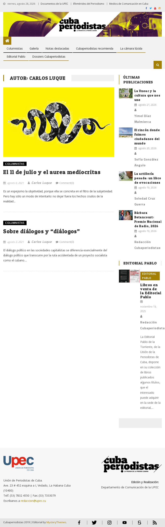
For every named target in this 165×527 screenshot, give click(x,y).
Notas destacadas (57, 48)
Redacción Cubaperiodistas (147, 244)
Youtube (125, 524)
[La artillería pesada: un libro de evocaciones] (126, 176)
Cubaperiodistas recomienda (94, 48)
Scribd (138, 524)
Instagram (109, 524)
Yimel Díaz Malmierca (142, 118)
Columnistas (15, 48)
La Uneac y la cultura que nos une (147, 95)
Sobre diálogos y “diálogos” (41, 231)
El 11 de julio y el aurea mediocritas (52, 172)
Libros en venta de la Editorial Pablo (150, 291)
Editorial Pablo (16, 56)
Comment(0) (66, 183)
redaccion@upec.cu (33, 501)
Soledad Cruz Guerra (144, 201)
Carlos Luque (41, 182)
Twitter (93, 524)
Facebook (79, 524)
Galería (34, 48)
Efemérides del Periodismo (88, 3)
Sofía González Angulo (146, 162)
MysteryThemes (56, 522)
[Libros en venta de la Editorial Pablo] (129, 276)
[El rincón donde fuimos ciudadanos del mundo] (126, 132)
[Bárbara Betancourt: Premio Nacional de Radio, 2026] (126, 215)
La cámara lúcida (131, 48)
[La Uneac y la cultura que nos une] (126, 93)
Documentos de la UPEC (54, 3)
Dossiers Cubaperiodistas (48, 56)
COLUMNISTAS (14, 164)
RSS (152, 524)
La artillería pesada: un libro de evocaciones (147, 178)
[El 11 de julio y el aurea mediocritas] (58, 122)
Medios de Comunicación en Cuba (128, 3)
